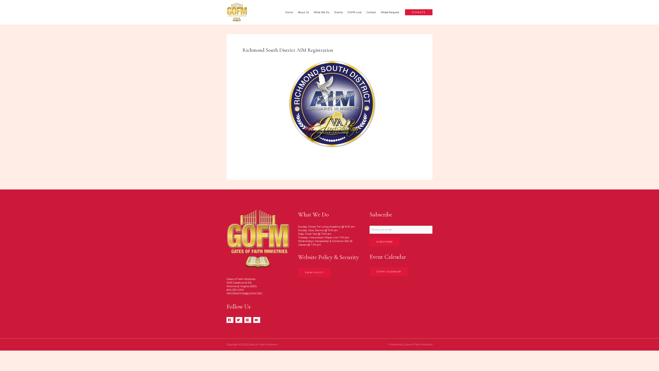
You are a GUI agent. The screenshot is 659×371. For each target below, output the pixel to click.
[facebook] (230, 320)
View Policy (314, 272)
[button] (418, 12)
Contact (371, 12)
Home (289, 12)
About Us (303, 12)
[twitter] (238, 320)
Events (338, 12)
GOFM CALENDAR (388, 271)
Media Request (390, 12)
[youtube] (256, 320)
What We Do (322, 12)
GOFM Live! (355, 12)
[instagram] (247, 320)
